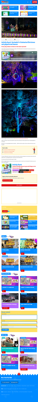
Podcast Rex (30, 391)
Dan (16, 388)
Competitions (19, 385)
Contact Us (5, 391)
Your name (3, 320)
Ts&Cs (12, 391)
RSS (30, 172)
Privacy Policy (16, 391)
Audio (12, 385)
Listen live (5, 211)
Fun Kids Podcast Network (23, 391)
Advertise (9, 391)
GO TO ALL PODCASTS (8, 180)
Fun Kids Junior (24, 388)
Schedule (5, 388)
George (13, 388)
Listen (35, 2)
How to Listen (9, 388)
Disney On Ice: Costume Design (9, 151)
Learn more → (6, 308)
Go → (4, 253)
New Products (32, 385)
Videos (15, 385)
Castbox (26, 172)
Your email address (4, 325)
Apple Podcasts (16, 170)
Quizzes (28, 385)
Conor (20, 388)
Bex (17, 388)
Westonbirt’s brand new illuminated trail (21, 138)
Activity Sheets (24, 385)
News (7, 385)
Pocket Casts (16, 172)
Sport (10, 385)
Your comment (3, 313)
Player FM (32, 170)
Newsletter (15, 382)
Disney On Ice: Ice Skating (8, 152)
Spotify (22, 170)
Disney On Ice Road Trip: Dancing (9, 149)
